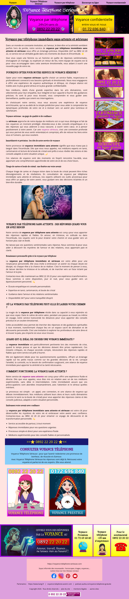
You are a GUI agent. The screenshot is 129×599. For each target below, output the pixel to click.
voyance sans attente (33, 376)
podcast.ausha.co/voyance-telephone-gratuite (93, 584)
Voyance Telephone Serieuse (51, 10)
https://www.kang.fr (36, 584)
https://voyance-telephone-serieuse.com (64, 564)
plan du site (65, 589)
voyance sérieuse (50, 129)
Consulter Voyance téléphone (46, 449)
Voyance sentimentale (116, 2)
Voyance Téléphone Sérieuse (38, 2)
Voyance (13, 2)
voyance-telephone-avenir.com (59, 584)
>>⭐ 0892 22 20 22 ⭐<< (47, 441)
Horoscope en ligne (90, 2)
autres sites (94, 589)
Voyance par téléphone (64, 2)
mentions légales (80, 589)
